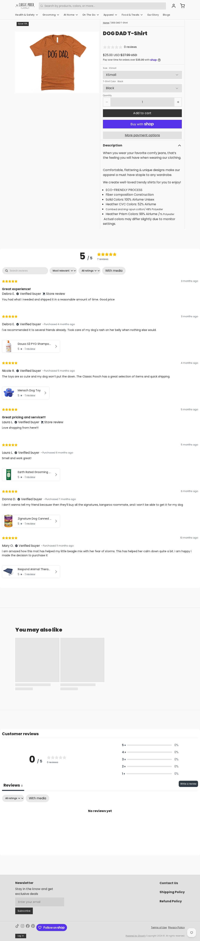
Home (106, 22)
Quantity (107, 95)
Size (109, 68)
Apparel (109, 14)
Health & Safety (25, 14)
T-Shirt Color (113, 81)
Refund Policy (171, 901)
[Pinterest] (33, 927)
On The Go (89, 14)
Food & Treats (130, 14)
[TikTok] (17, 927)
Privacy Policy (176, 927)
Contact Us (169, 883)
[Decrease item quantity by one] (106, 102)
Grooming (49, 14)
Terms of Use (159, 927)
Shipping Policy (172, 892)
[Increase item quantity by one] (178, 102)
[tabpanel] (100, 423)
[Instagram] (22, 927)
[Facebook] (28, 927)
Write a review (188, 783)
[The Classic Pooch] (25, 6)
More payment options (142, 135)
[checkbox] (114, 271)
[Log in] (172, 6)
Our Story (153, 14)
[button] (142, 113)
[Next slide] (93, 62)
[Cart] (181, 6)
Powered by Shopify (136, 935)
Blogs (166, 14)
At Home (69, 14)
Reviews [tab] (13, 785)
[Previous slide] (20, 62)
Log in (21, 935)
